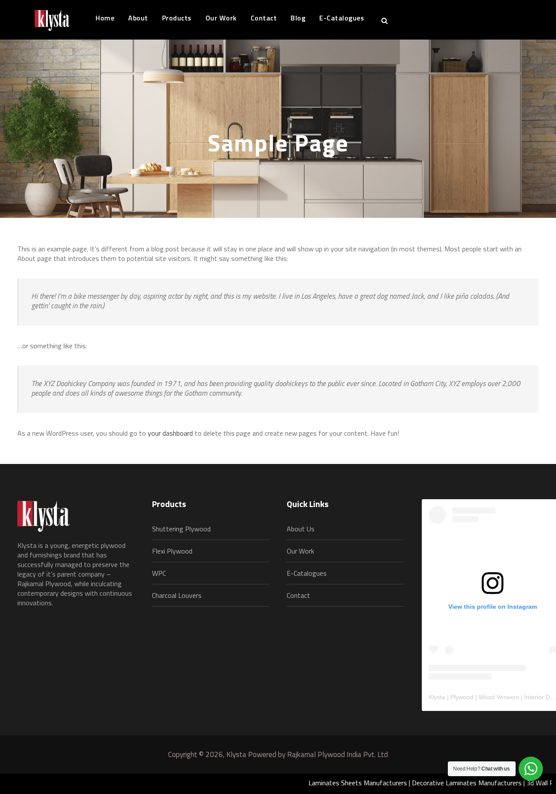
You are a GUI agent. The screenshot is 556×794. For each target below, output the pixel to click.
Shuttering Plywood (181, 529)
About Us (300, 529)
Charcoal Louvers (177, 595)
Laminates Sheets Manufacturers (338, 782)
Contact (264, 18)
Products (177, 18)
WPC (159, 573)
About (138, 18)
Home (105, 18)
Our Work (221, 18)
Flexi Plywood (172, 551)
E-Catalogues (341, 18)
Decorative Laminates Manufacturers (448, 782)
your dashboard (170, 433)
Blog (298, 18)
